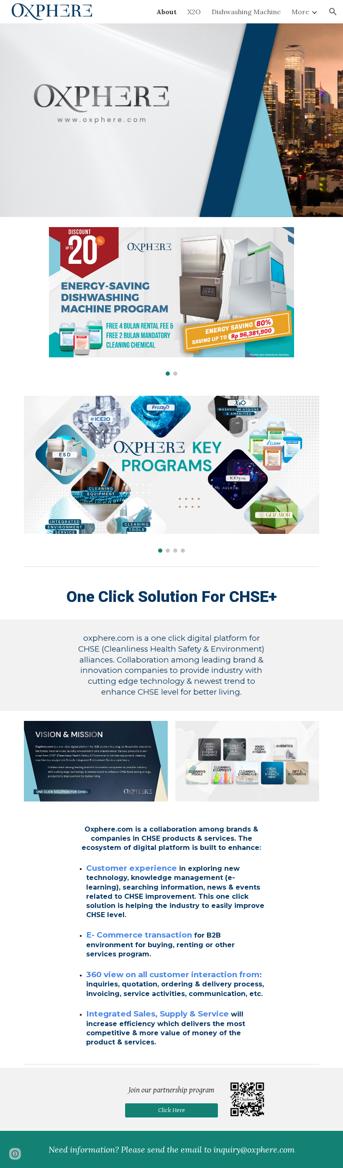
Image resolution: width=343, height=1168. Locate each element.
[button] (333, 12)
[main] (171, 594)
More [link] (300, 12)
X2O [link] (194, 12)
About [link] (166, 12)
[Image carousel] (171, 301)
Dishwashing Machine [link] (246, 12)
